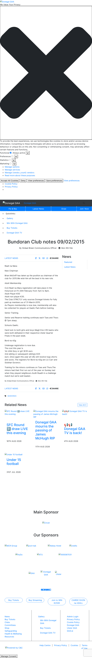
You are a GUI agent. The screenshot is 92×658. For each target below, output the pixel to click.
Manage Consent (8, 656)
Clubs (7, 622)
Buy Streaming (35, 600)
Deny (23, 180)
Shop (7, 628)
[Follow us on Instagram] (48, 590)
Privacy (60, 645)
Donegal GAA (30, 203)
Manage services (12, 169)
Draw (63, 209)
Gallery (10, 218)
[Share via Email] (44, 258)
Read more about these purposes (20, 175)
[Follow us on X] (47, 590)
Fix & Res (13, 209)
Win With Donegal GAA (17, 223)
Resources (9, 636)
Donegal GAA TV (14, 232)
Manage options (12, 167)
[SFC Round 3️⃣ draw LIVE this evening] (17, 412)
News (38, 209)
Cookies (74, 645)
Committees (10, 625)
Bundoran (12, 396)
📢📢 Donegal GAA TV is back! (74, 429)
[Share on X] (40, 258)
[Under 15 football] (13, 454)
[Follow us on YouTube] (50, 590)
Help (45, 645)
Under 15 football (14, 462)
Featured (68, 262)
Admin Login (72, 616)
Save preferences (54, 180)
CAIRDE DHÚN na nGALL (78, 601)
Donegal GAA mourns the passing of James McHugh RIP (46, 430)
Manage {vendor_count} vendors (19, 172)
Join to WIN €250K (57, 601)
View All (82, 405)
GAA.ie (70, 631)
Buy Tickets (12, 228)
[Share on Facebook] (36, 258)
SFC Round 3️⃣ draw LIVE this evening (17, 429)
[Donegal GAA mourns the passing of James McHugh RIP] (46, 414)
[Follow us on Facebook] (45, 590)
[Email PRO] (43, 590)
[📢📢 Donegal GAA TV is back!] (74, 412)
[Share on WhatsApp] (47, 258)
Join (84, 209)
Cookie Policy (11, 184)
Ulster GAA (72, 628)
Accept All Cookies (9, 180)
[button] (46, 73)
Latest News (11, 258)
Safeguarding (11, 631)
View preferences (36, 180)
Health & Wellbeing (13, 634)
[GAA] (32, 573)
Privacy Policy (11, 186)
